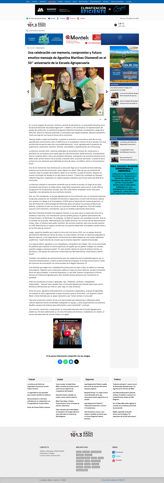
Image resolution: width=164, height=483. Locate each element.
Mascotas (80, 461)
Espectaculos (95, 461)
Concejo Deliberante (83, 458)
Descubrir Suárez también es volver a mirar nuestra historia (66, 396)
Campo (79, 452)
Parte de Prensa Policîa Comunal (38, 407)
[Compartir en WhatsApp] (65, 361)
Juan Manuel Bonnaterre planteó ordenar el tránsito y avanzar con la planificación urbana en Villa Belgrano (124, 396)
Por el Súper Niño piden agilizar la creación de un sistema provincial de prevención (124, 405)
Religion (87, 464)
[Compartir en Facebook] (60, 361)
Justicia (100, 458)
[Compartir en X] (76, 361)
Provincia (80, 464)
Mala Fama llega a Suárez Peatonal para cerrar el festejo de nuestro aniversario (67, 403)
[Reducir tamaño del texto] (100, 119)
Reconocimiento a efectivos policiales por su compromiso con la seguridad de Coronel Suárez (38, 401)
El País (87, 461)
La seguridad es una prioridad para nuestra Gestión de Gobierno (39, 393)
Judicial (94, 458)
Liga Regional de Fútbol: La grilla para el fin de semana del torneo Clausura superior (95, 386)
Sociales (87, 467)
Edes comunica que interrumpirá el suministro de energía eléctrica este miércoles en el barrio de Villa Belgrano (67, 413)
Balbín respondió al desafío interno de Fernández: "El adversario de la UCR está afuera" (124, 414)
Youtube (118, 460)
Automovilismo (96, 452)
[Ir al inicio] (82, 24)
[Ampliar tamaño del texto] (105, 119)
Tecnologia (95, 467)
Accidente (86, 452)
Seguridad (80, 455)
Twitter (117, 456)
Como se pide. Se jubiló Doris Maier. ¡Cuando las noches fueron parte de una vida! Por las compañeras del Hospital (67, 387)
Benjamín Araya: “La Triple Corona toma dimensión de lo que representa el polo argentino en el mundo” (96, 396)
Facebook (119, 452)
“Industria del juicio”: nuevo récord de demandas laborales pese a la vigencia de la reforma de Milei (125, 386)
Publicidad (88, 455)
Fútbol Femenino (82, 470)
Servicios (79, 467)
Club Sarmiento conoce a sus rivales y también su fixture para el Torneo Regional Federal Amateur (95, 415)
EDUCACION (41, 48)
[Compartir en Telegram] (71, 361)
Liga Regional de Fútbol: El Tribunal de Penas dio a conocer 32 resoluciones (95, 405)
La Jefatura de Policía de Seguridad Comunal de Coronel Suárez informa (37, 386)
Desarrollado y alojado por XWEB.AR (113, 480)
